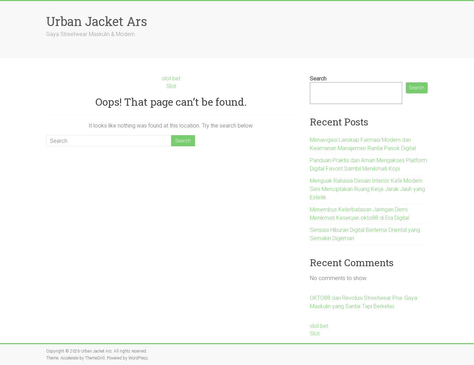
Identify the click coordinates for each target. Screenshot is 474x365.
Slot (171, 86)
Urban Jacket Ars (96, 21)
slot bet (171, 78)
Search (318, 78)
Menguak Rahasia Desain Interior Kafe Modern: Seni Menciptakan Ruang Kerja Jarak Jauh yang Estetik (367, 189)
